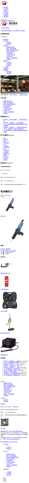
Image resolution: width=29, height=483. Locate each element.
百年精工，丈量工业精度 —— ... (12, 372)
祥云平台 (20, 437)
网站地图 (3, 431)
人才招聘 (6, 13)
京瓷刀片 (6, 158)
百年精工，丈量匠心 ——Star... (12, 364)
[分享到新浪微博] (4, 249)
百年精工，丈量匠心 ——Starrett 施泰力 (14, 122)
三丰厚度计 (7, 150)
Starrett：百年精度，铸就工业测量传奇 (14, 128)
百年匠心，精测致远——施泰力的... (13, 361)
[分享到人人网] (8, 249)
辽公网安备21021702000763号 (9, 441)
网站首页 (6, 7)
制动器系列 (7, 153)
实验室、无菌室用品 (12, 57)
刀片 (5, 144)
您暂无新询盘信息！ (18, 431)
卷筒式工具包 (9, 252)
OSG (13, 21)
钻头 (5, 149)
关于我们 (6, 9)
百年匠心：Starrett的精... (10, 365)
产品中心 (6, 10)
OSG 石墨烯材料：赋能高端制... (12, 375)
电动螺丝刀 (7, 142)
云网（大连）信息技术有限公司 (11, 439)
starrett (7, 21)
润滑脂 (5, 159)
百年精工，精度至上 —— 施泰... (12, 367)
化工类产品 (9, 56)
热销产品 (9, 59)
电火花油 (6, 139)
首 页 (11, 94)
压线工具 (6, 156)
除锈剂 (5, 155)
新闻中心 (6, 12)
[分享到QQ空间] (3, 249)
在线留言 (6, 15)
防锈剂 (10, 21)
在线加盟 (9, 73)
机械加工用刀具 (11, 47)
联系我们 (6, 16)
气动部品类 (9, 53)
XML (10, 431)
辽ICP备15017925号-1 (6, 437)
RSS (7, 431)
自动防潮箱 (7, 147)
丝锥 (5, 138)
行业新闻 (9, 64)
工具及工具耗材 (11, 54)
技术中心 (9, 65)
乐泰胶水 (6, 152)
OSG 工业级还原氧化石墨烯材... (12, 362)
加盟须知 (9, 71)
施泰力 (14, 250)
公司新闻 (9, 62)
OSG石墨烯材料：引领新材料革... (12, 369)
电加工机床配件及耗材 (12, 50)
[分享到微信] (9, 249)
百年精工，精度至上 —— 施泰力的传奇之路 (15, 127)
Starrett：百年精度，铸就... (10, 370)
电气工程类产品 (11, 51)
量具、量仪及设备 (11, 48)
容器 (5, 141)
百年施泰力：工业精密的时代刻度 (12, 373)
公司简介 (9, 42)
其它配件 (6, 146)
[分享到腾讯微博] (6, 249)
